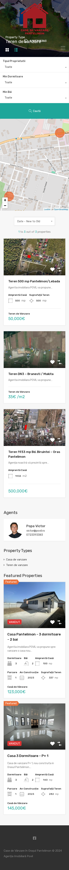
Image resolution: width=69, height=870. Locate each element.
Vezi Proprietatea (34, 268)
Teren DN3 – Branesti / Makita (31, 374)
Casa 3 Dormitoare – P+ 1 (27, 756)
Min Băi (7, 92)
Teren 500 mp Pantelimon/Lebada (34, 281)
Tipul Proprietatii (14, 61)
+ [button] (5, 200)
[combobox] (34, 67)
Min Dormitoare (13, 76)
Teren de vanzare (17, 565)
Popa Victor (35, 526)
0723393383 (38, 41)
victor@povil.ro (35, 530)
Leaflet (47, 209)
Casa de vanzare (16, 559)
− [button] (5, 205)
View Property (34, 618)
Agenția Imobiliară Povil (18, 856)
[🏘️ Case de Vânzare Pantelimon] (34, 33)
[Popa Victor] (15, 536)
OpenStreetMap (61, 209)
